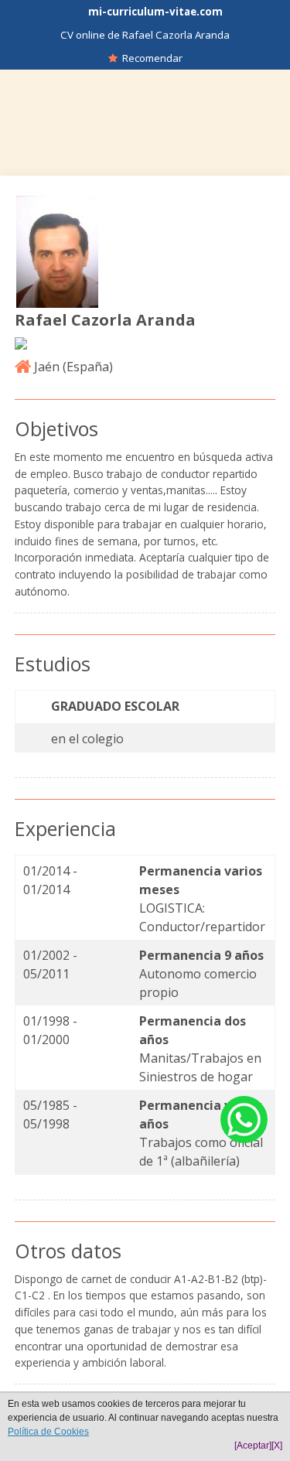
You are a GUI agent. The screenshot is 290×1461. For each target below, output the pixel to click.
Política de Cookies (48, 1431)
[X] (276, 1445)
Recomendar (150, 58)
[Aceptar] (252, 1445)
